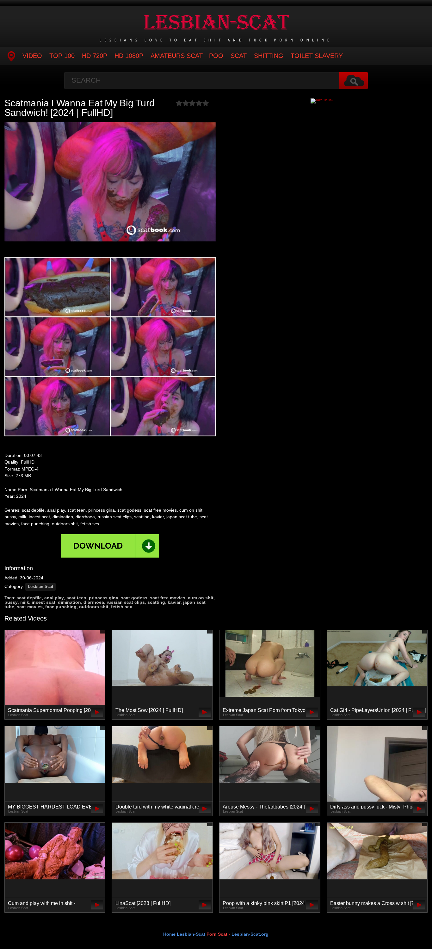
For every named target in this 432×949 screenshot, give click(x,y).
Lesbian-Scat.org (249, 934)
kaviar (174, 602)
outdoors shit (93, 606)
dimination (69, 602)
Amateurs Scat (177, 55)
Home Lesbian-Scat (184, 934)
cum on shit (200, 597)
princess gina (103, 597)
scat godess (134, 597)
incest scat (43, 602)
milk (24, 602)
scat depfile (29, 597)
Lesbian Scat (40, 586)
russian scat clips (126, 602)
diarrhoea (93, 602)
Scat (239, 55)
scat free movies (167, 597)
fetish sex (121, 606)
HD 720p (94, 55)
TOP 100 (62, 55)
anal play (54, 597)
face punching (61, 606)
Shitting (268, 55)
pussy (11, 602)
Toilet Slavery (317, 55)
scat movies (30, 606)
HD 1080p (128, 55)
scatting (156, 602)
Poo (216, 55)
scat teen (76, 597)
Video (32, 55)
